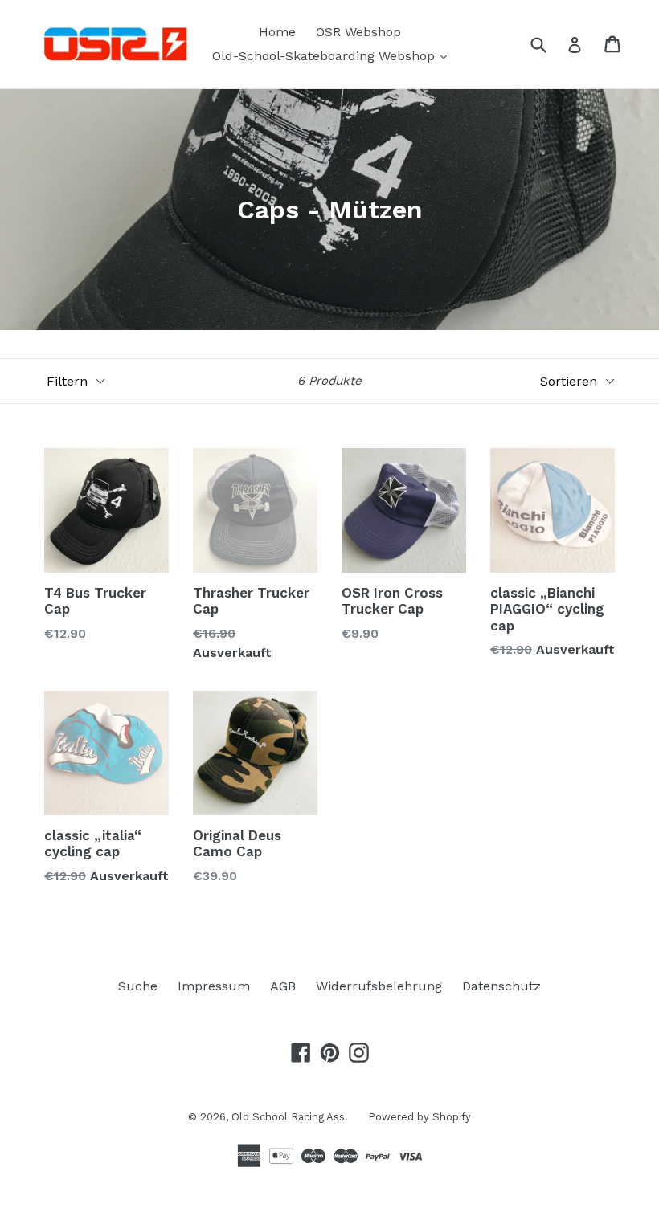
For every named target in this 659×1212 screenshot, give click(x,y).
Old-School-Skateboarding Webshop (333, 55)
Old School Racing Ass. (289, 1117)
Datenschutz (501, 986)
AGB (283, 986)
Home (277, 31)
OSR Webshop (358, 31)
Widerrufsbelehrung (379, 986)
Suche (138, 986)
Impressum (214, 986)
